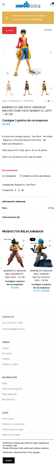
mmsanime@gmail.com (13, 329)
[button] (5, 53)
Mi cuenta (7, 354)
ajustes (36, 452)
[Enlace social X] (19, 190)
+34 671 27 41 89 (14, 323)
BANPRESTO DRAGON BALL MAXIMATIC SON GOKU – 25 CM (15, 274)
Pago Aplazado (9, 394)
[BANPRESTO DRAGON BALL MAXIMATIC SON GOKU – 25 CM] (14, 252)
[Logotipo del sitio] (28, 4)
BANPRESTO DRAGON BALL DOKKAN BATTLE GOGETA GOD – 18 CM (41, 275)
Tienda (5, 348)
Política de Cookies (11, 435)
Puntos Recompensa (12, 389)
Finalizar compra (10, 364)
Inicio (4, 101)
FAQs (4, 383)
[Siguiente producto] (52, 101)
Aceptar (9, 460)
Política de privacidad (12, 430)
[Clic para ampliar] (7, 73)
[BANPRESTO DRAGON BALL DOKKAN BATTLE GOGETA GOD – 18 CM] (41, 252)
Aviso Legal (7, 419)
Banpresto (15, 101)
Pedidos (6, 359)
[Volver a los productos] (48, 101)
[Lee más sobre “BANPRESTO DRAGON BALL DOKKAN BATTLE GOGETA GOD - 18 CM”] (49, 245)
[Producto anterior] (45, 101)
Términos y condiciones (13, 424)
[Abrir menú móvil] (3, 4)
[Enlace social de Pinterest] (23, 190)
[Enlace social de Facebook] (15, 190)
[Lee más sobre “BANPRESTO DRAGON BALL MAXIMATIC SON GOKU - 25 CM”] (23, 245)
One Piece (28, 101)
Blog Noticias (8, 400)
